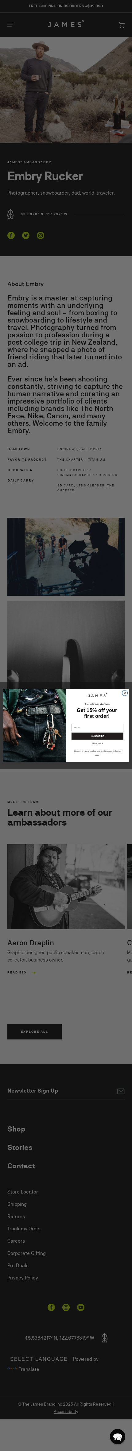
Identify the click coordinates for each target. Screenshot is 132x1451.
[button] (117, 1436)
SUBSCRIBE (97, 735)
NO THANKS (97, 743)
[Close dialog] (125, 693)
